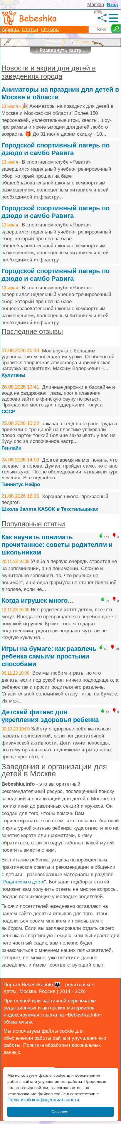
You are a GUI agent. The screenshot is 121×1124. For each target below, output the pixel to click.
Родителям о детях (23, 881)
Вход (112, 4)
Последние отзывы (32, 331)
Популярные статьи (33, 524)
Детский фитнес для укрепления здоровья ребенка (50, 715)
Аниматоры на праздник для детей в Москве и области (60, 93)
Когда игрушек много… (37, 600)
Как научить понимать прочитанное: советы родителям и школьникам (57, 544)
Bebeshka (38, 18)
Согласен (60, 1111)
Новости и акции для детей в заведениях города (48, 72)
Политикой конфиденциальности (43, 1099)
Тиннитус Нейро (20, 484)
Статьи (30, 29)
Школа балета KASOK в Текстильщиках (49, 509)
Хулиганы (13, 375)
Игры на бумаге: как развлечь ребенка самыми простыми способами (49, 656)
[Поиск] (115, 28)
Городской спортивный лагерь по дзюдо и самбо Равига (55, 149)
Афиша (11, 29)
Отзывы (50, 29)
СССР (8, 411)
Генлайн (11, 448)
